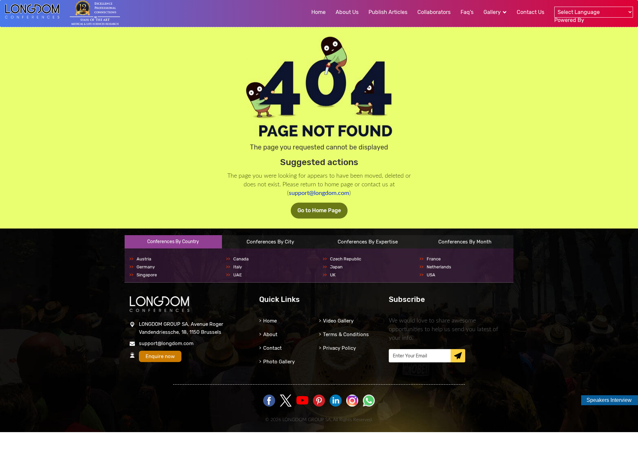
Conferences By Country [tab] (173, 241)
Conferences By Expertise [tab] (368, 242)
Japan (336, 266)
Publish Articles (388, 12)
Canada (241, 258)
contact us (530, 12)
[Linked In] (336, 401)
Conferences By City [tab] (270, 242)
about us (347, 12)
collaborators (434, 12)
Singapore (147, 274)
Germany (146, 266)
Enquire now (160, 356)
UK (333, 274)
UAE (237, 274)
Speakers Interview (609, 400)
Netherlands (439, 266)
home (318, 12)
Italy (237, 266)
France (434, 258)
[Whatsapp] (369, 401)
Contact (272, 348)
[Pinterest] (319, 401)
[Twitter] (286, 401)
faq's (467, 12)
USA (431, 274)
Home (270, 321)
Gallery (492, 12)
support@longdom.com (319, 193)
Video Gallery (338, 321)
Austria (144, 258)
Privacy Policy (339, 348)
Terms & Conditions (346, 334)
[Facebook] (269, 401)
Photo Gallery (279, 362)
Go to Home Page (319, 210)
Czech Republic (345, 258)
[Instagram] (352, 405)
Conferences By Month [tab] (464, 242)
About (270, 334)
